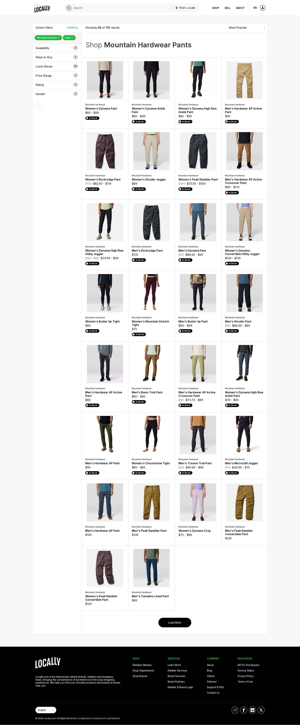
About (240, 7)
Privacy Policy (246, 676)
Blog (209, 670)
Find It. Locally (186, 7)
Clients (211, 676)
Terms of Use (245, 681)
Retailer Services (177, 670)
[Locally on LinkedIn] (252, 710)
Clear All (72, 27)
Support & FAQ (215, 687)
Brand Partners (176, 681)
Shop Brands (140, 676)
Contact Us (213, 692)
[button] (57, 48)
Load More (174, 622)
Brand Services (176, 676)
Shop (215, 7)
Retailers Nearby (142, 664)
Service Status (246, 670)
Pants (68, 37)
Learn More (174, 664)
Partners (211, 681)
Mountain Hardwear (47, 37)
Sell (228, 7)
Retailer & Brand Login (180, 687)
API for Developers (248, 664)
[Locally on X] (261, 710)
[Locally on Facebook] (243, 710)
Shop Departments (143, 670)
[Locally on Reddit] (235, 710)
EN (255, 7)
